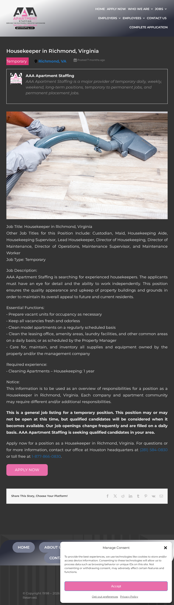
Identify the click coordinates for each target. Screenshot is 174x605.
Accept (116, 586)
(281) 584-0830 (154, 450)
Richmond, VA (52, 61)
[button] (165, 548)
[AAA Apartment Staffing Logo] (25, 9)
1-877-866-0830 (46, 456)
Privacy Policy (129, 596)
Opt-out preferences (105, 596)
